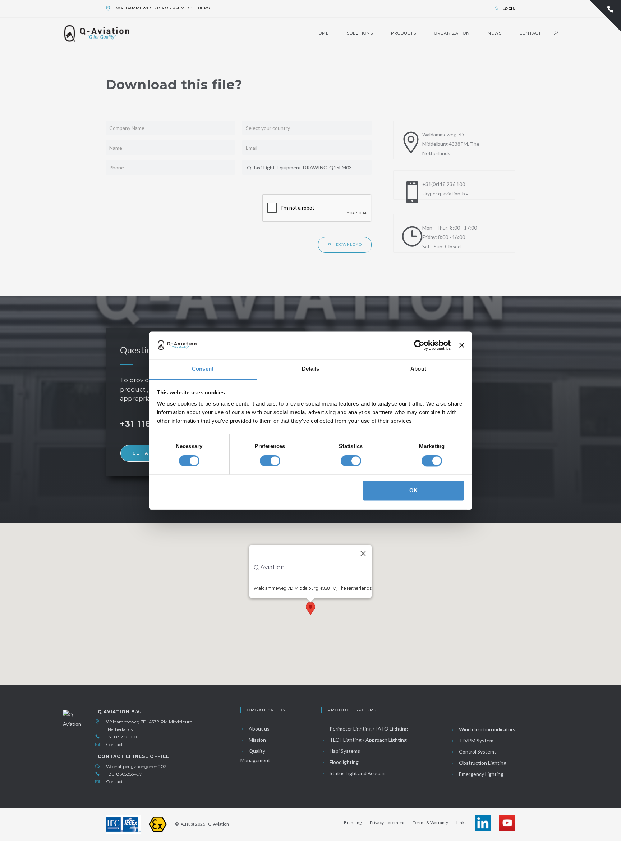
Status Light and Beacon (356, 773)
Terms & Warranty (430, 822)
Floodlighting (343, 762)
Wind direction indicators (486, 729)
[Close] (363, 553)
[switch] (270, 460)
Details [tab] (310, 369)
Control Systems (477, 752)
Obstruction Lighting (482, 763)
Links (461, 822)
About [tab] (418, 369)
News (495, 33)
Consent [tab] (202, 369)
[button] (310, 608)
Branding (353, 822)
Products (403, 33)
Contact (530, 33)
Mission (257, 740)
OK (413, 491)
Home (322, 33)
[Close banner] (461, 345)
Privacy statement (387, 822)
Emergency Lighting (480, 774)
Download (348, 244)
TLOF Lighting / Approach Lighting (367, 740)
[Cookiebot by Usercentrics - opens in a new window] (419, 345)
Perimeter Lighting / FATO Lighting (368, 728)
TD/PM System (475, 740)
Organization (452, 33)
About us (259, 728)
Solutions (360, 33)
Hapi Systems (344, 751)
